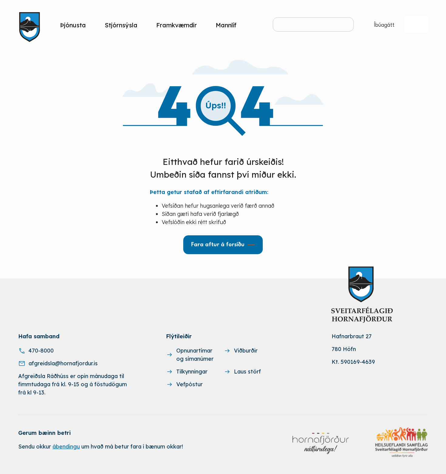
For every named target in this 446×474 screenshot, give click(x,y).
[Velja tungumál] (416, 24)
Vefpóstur (189, 384)
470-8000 (41, 350)
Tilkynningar (192, 371)
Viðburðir (246, 350)
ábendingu (66, 446)
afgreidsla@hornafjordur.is (63, 363)
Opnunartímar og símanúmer (195, 354)
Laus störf (247, 371)
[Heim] (30, 25)
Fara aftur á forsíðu (218, 244)
